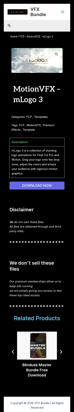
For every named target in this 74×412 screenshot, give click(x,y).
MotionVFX (34, 125)
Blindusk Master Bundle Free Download (37, 370)
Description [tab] (20, 142)
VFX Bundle (38, 11)
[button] (56, 54)
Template (29, 129)
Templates (41, 117)
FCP (22, 36)
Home (13, 36)
